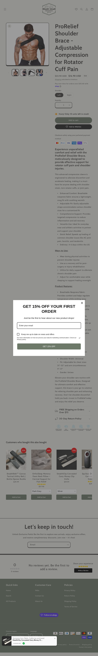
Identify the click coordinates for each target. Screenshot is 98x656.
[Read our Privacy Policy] (79, 338)
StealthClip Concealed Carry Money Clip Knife (28, 640)
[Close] (82, 303)
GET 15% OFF (49, 346)
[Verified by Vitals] (24, 643)
